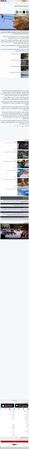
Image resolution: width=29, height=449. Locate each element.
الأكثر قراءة (26, 139)
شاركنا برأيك (27, 422)
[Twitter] (9, 409)
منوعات (28, 433)
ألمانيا (27, 125)
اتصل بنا (28, 412)
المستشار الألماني (15, 125)
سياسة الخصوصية (26, 418)
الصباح (13, 432)
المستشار (5, 36)
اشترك (14, 441)
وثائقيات (13, 435)
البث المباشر (13, 417)
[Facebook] (0, 409)
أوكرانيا (21, 122)
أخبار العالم (26, 222)
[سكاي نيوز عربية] (24, 1)
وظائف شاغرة (27, 420)
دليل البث (13, 418)
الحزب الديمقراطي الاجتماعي (23, 116)
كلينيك (13, 433)
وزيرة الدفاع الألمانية (20, 49)
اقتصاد (28, 432)
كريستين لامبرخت (22, 36)
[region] (14, 448)
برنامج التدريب (27, 415)
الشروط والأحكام (27, 417)
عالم (28, 428)
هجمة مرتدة (13, 431)
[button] (27, 12)
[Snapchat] (18, 409)
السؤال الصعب (12, 428)
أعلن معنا (27, 421)
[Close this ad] (0, 446)
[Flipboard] (23, 409)
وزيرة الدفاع (24, 125)
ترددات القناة (13, 415)
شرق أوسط (27, 426)
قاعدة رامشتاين (4, 101)
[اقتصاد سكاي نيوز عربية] (6, 0)
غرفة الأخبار (13, 426)
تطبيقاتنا (13, 412)
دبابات (5, 45)
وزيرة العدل (15, 106)
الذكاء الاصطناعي (27, 431)
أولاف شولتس (26, 118)
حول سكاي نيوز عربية (26, 414)
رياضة (28, 429)
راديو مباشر (13, 414)
